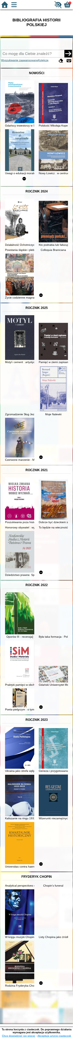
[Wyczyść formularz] (61, 60)
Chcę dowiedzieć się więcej (18, 1035)
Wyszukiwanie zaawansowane (19, 60)
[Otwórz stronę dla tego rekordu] (20, 102)
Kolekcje (43, 60)
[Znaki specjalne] (69, 60)
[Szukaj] (68, 53)
